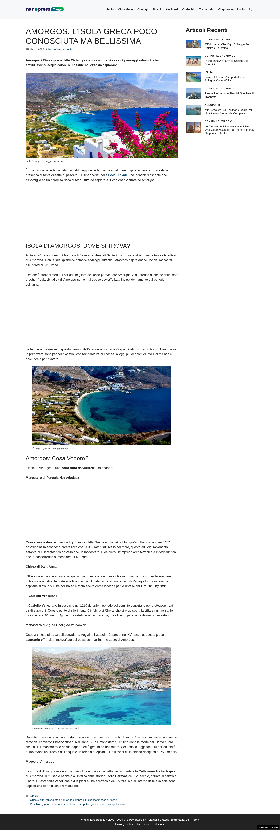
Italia (110, 9)
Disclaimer (142, 824)
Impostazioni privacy (268, 827)
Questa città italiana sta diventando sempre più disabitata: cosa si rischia (74, 799)
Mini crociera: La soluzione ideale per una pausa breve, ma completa (228, 111)
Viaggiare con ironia (231, 9)
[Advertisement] (102, 214)
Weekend (172, 9)
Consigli (142, 9)
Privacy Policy (124, 824)
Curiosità (188, 9)
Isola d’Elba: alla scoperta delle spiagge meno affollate (225, 78)
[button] (250, 9)
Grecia (34, 795)
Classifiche (125, 9)
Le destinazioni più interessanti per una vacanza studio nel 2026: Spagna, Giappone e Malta (229, 130)
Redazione (158, 824)
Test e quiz (206, 9)
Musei (157, 9)
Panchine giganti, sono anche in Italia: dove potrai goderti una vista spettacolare (78, 804)
